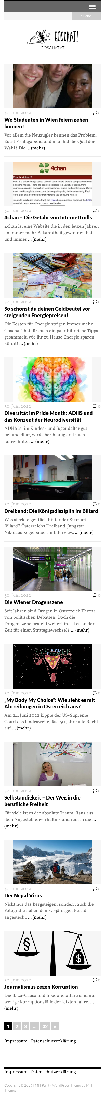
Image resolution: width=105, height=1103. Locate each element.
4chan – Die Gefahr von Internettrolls (48, 217)
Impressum (16, 1041)
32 (45, 1026)
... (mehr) (36, 148)
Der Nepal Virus (23, 895)
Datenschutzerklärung (53, 1041)
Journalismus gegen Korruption (41, 987)
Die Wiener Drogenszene (33, 602)
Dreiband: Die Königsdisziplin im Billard (51, 511)
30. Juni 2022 (17, 113)
